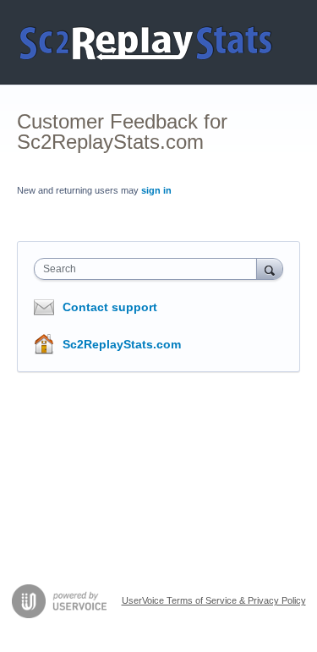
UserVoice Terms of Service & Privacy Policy (214, 600)
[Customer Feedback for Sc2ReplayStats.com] (146, 42)
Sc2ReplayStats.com (122, 344)
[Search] (269, 268)
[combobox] (149, 269)
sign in (156, 190)
